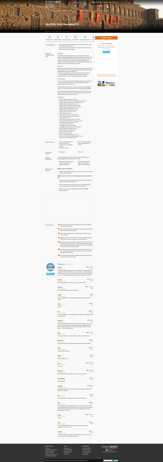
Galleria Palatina (58, 31)
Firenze (64, 10)
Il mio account (109, 2)
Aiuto (102, 2)
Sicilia (107, 10)
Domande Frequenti (68, 449)
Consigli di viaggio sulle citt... (51, 449)
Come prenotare (67, 448)
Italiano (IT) (96, 2)
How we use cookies (108, 460)
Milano (82, 10)
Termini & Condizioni (49, 452)
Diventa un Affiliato (86, 448)
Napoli (87, 10)
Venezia (96, 10)
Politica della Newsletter (50, 455)
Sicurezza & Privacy (68, 451)
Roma (75, 10)
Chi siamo (47, 448)
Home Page (57, 10)
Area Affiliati (85, 454)
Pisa (91, 10)
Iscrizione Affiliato (86, 449)
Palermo (102, 10)
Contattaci (66, 454)
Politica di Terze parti (86, 451)
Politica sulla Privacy (49, 451)
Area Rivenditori (85, 452)
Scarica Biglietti (67, 452)
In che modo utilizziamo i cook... (51, 454)
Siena (70, 10)
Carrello (115, 2)
